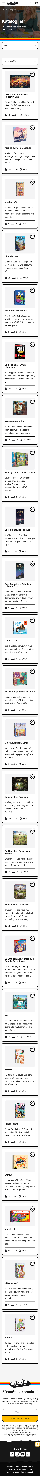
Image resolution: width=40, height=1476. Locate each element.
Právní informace (12, 1472)
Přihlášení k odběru (20, 1418)
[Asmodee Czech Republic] (12, 3)
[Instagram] (17, 1454)
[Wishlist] (36, 3)
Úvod (3, 10)
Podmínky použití (27, 1472)
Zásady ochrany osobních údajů (20, 1469)
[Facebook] (12, 1454)
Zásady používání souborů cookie (20, 1466)
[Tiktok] (28, 1454)
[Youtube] (22, 1454)
